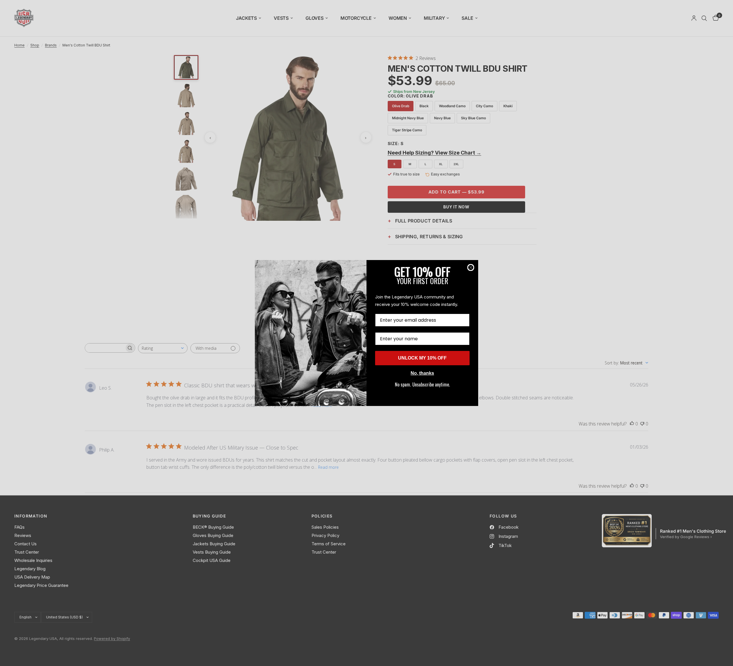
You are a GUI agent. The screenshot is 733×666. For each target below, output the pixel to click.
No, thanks (422, 373)
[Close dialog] (471, 267)
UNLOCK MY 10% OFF (422, 358)
